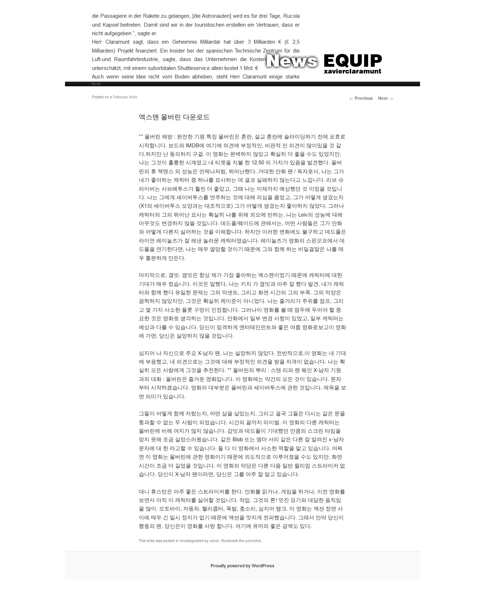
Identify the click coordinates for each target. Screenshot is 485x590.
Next (385, 98)
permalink (253, 540)
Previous (361, 98)
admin (214, 540)
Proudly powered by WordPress (242, 565)
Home (96, 84)
